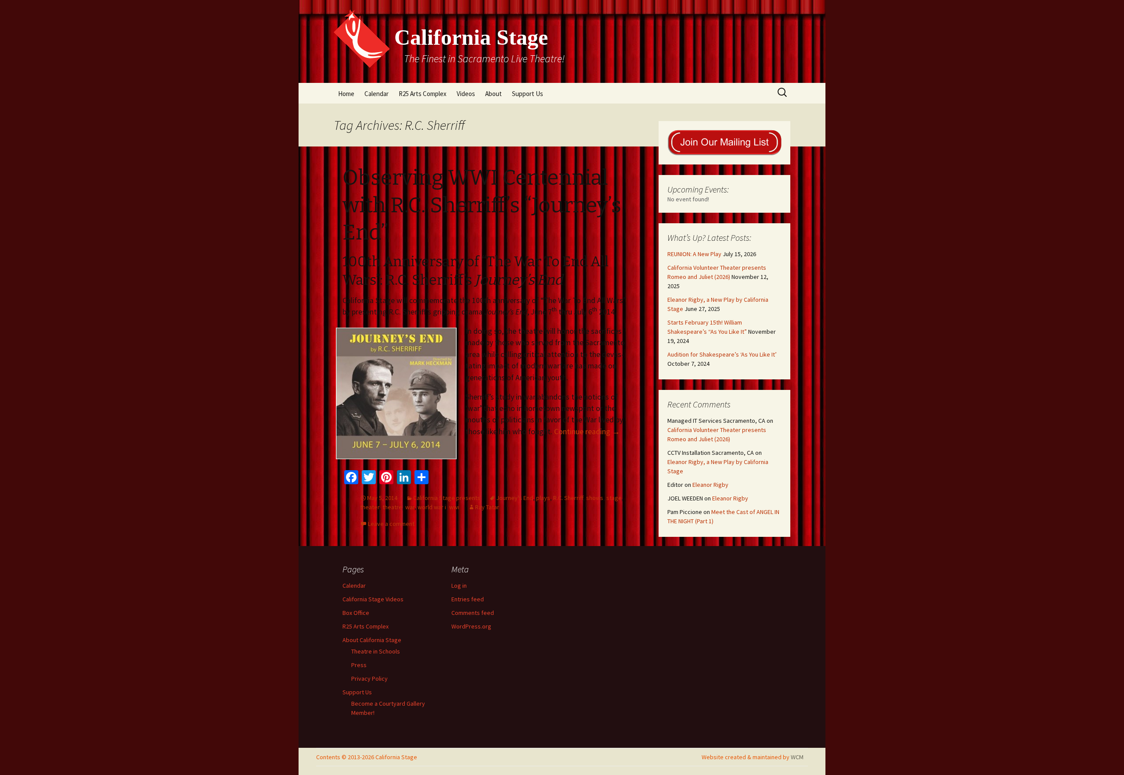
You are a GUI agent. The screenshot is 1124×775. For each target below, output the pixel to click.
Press (359, 665)
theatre (392, 507)
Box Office (355, 613)
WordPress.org (471, 626)
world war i (432, 507)
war (409, 507)
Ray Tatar (487, 507)
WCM (797, 757)
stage (614, 498)
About (493, 93)
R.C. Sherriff (568, 498)
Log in (459, 585)
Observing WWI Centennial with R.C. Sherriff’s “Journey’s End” (481, 205)
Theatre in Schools (375, 651)
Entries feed (467, 599)
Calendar (376, 93)
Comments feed (472, 613)
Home (346, 93)
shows (594, 498)
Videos (466, 93)
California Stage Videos (372, 599)
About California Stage (371, 640)
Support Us (527, 93)
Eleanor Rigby (710, 485)
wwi (454, 507)
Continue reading (587, 431)
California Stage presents (446, 498)
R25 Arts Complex (423, 93)
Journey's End (514, 498)
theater (369, 507)
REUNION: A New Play (694, 254)
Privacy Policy (369, 678)
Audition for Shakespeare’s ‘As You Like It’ (722, 354)
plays (543, 498)
